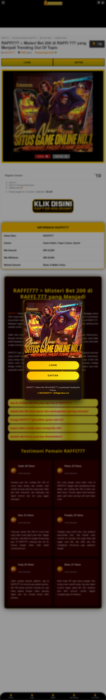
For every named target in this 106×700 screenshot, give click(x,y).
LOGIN (53, 365)
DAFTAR (53, 375)
